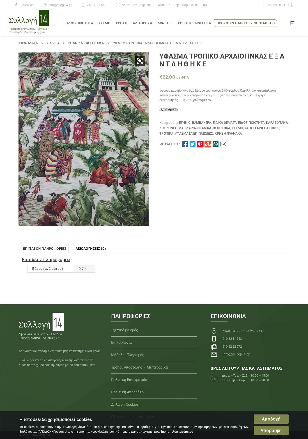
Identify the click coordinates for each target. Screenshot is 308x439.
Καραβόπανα (277, 123)
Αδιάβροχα (142, 23)
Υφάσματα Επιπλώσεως (194, 133)
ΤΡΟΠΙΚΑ (166, 133)
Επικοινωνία (121, 342)
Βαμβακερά (201, 123)
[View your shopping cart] (292, 24)
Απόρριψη (271, 430)
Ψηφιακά (234, 133)
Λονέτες (165, 23)
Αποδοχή (271, 419)
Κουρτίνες (168, 128)
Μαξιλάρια (187, 128)
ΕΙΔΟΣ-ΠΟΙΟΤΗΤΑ (79, 23)
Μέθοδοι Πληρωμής (128, 355)
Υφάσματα (28, 43)
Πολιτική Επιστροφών (129, 380)
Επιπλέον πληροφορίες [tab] (45, 248)
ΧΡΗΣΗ (121, 23)
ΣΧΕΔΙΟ (104, 23)
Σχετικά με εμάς (124, 330)
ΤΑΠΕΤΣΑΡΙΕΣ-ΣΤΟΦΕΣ (262, 128)
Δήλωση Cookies (124, 404)
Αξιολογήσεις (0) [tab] (91, 248)
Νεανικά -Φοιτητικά (86, 43)
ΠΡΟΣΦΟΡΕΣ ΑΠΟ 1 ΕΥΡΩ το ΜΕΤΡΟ (245, 23)
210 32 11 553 (96, 5)
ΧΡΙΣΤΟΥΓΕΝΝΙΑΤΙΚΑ (194, 23)
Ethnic (185, 123)
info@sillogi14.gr (60, 5)
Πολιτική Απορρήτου (128, 392)
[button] (140, 61)
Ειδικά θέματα (225, 123)
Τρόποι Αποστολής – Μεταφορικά (139, 367)
